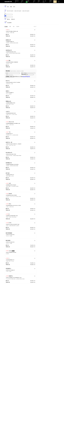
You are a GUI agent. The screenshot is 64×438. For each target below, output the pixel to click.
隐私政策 (24, 76)
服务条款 (28, 76)
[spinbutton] (8, 14)
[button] (4, 13)
